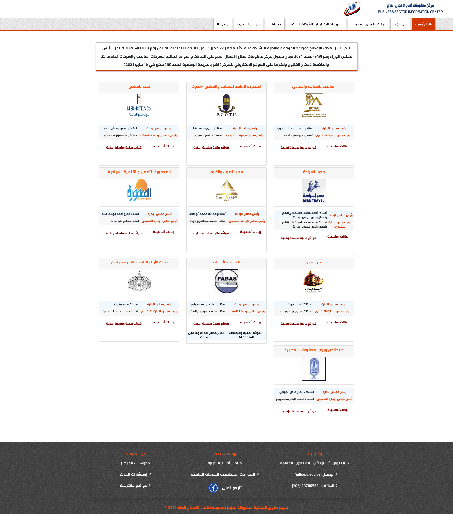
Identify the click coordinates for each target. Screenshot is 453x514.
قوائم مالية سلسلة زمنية (298, 147)
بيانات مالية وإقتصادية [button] (369, 24)
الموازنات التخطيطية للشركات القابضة (316, 24)
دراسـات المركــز (134, 462)
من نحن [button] (401, 24)
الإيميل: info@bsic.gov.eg (313, 474)
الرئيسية (420, 24)
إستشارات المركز (133, 474)
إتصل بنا (222, 24)
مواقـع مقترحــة (133, 485)
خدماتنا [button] (276, 24)
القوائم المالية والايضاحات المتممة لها (246, 335)
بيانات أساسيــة (337, 146)
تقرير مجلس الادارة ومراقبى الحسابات (206, 335)
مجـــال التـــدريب (248, 24)
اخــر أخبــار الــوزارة (223, 462)
